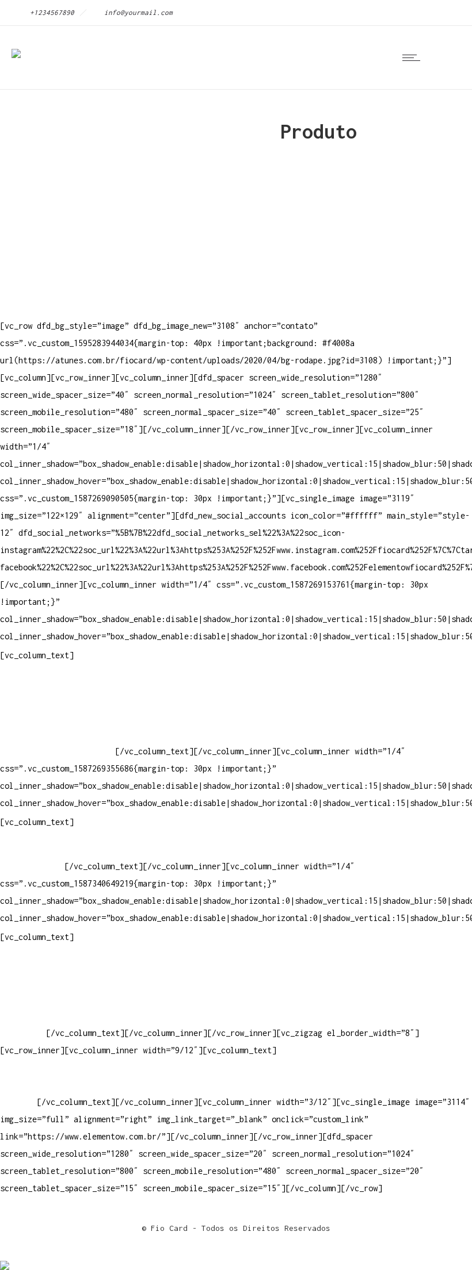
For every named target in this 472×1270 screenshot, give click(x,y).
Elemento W (23, 1015)
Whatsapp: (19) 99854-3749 (57, 751)
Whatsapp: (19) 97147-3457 (57, 717)
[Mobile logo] (4, 1258)
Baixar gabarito (34, 981)
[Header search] (446, 57)
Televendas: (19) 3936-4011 (60, 682)
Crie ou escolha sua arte (55, 964)
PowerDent (20, 1033)
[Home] (16, 46)
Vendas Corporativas (43, 998)
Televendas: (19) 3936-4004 (60, 699)
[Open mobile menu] (413, 57)
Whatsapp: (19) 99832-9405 (57, 734)
